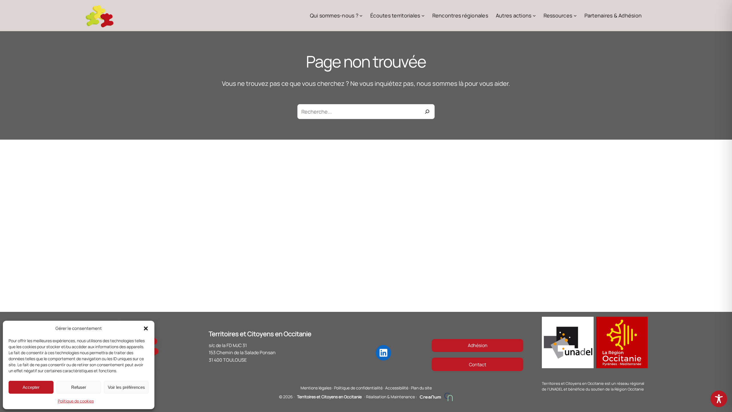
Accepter (31, 387)
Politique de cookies (76, 401)
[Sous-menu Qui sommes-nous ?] (361, 15)
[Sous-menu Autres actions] (534, 15)
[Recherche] (427, 112)
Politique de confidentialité (358, 388)
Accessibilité (396, 388)
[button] (146, 328)
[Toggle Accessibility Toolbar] (719, 399)
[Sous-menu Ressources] (575, 15)
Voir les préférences (126, 387)
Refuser (78, 387)
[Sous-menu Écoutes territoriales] (423, 15)
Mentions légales (316, 388)
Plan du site (421, 388)
